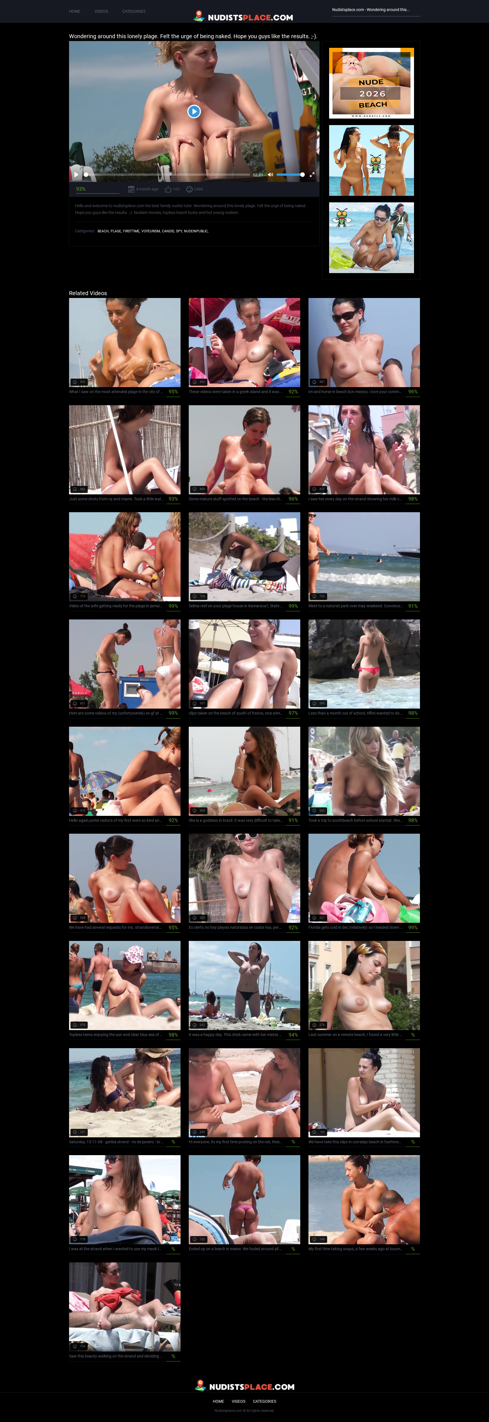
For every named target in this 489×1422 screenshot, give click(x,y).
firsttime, (131, 231)
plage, (116, 231)
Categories (133, 11)
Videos (101, 11)
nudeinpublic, (196, 231)
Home (74, 11)
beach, (103, 231)
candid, (168, 231)
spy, (179, 231)
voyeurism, (150, 231)
